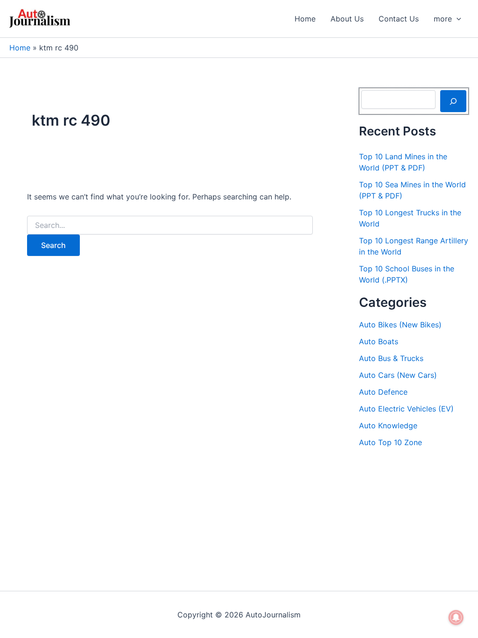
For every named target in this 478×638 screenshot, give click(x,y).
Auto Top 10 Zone (390, 442)
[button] (456, 18)
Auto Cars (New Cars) (398, 375)
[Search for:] (170, 225)
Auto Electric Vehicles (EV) (406, 408)
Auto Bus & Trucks (391, 358)
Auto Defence (383, 392)
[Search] (453, 101)
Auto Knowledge (388, 425)
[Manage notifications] (456, 617)
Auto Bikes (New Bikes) (400, 324)
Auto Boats (378, 341)
